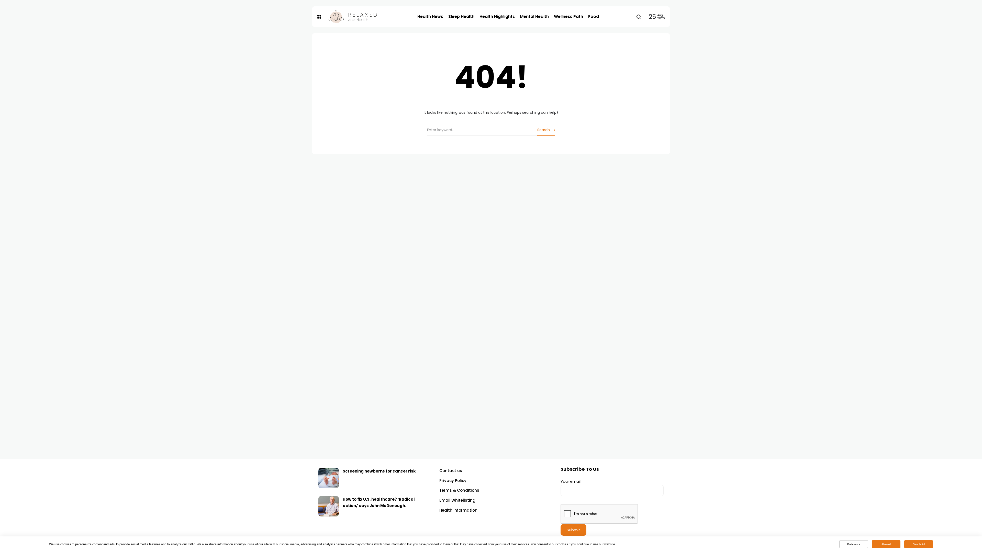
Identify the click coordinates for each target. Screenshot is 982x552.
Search (543, 129)
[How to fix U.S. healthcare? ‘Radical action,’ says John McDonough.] (328, 506)
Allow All (886, 544)
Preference (853, 544)
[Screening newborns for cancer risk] (328, 478)
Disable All (919, 544)
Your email (571, 481)
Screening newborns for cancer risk (379, 471)
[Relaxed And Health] (369, 16)
